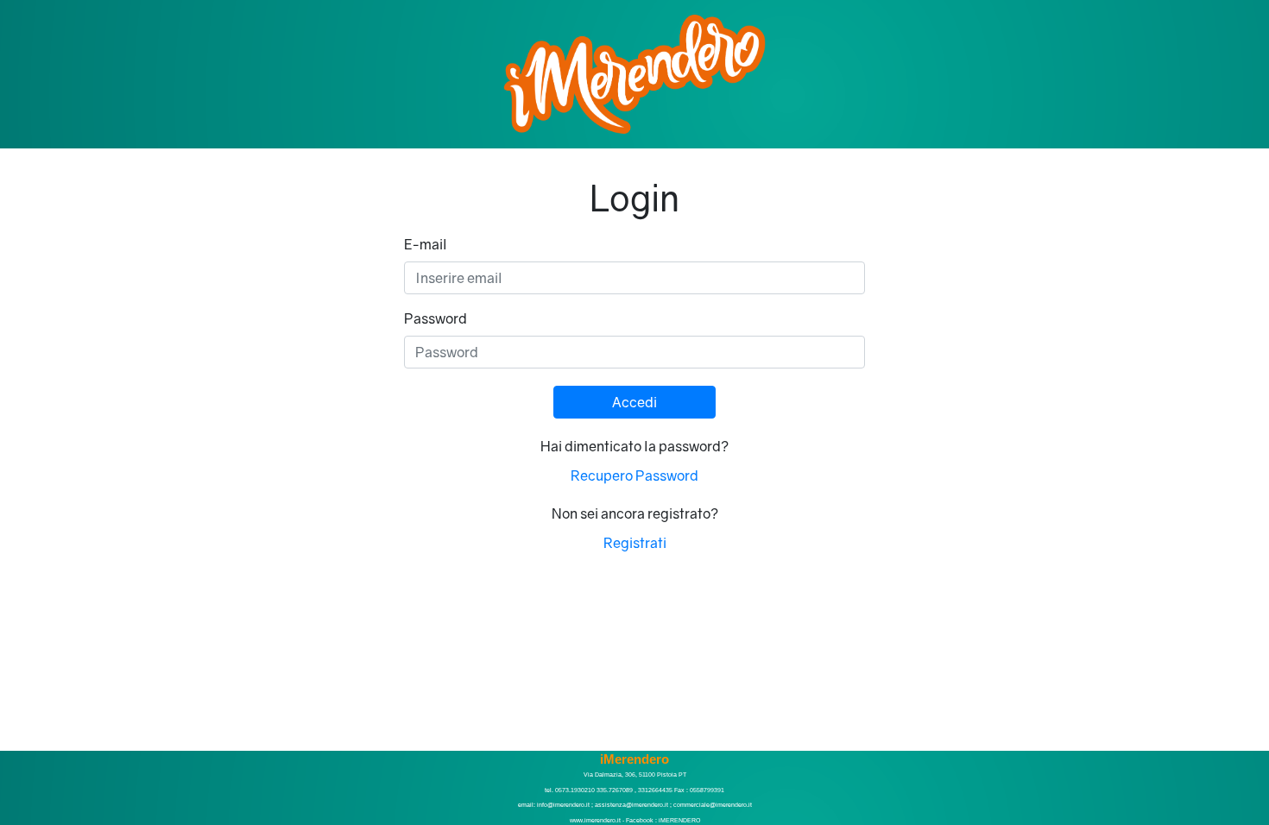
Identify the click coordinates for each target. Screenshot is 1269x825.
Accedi (634, 402)
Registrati (634, 542)
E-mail (425, 244)
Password (435, 318)
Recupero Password (634, 475)
